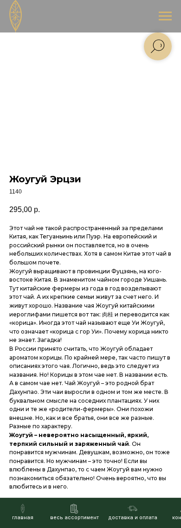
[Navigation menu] (165, 16)
